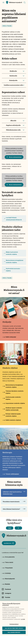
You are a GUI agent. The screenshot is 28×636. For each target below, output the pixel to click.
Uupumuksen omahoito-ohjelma (15, 403)
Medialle (7, 584)
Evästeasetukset (14, 624)
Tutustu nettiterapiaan (12, 474)
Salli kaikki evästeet (14, 632)
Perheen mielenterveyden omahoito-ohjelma (13, 415)
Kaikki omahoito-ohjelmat (13, 420)
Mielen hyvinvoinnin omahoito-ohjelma (12, 253)
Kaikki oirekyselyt (11, 337)
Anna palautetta (10, 557)
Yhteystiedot (9, 568)
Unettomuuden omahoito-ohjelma (13, 398)
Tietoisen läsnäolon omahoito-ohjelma (15, 392)
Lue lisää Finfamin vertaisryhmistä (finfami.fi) (13, 219)
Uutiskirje (8, 573)
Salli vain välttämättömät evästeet (14, 628)
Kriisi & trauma (7, 25)
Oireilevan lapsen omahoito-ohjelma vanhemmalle (14, 409)
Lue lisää (23, 619)
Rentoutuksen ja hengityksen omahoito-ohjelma (14, 261)
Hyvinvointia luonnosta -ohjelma (13, 269)
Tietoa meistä (9, 562)
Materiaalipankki (10, 578)
